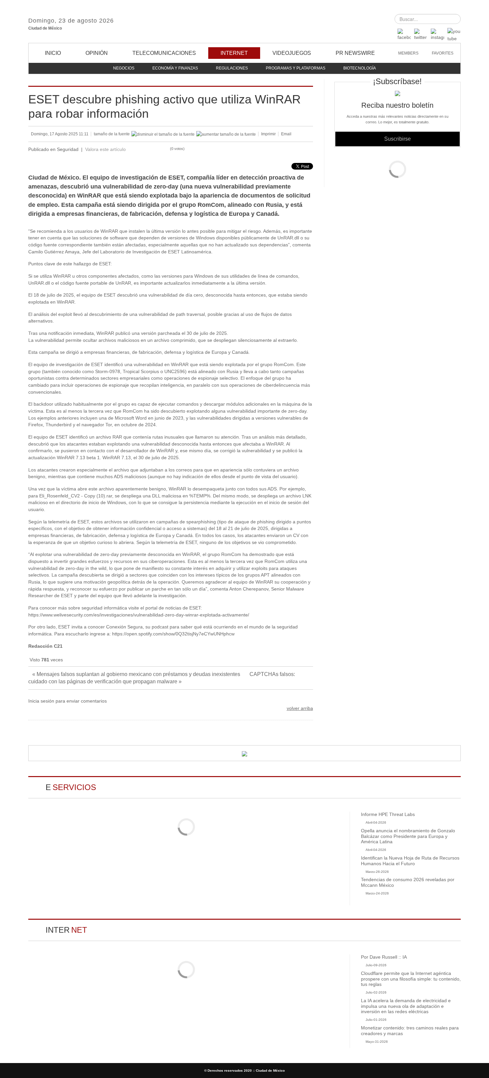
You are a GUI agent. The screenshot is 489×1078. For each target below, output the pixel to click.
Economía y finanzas (175, 68)
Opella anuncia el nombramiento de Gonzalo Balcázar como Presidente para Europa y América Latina (408, 836)
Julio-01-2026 (376, 1019)
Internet (234, 53)
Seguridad (68, 149)
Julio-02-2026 (376, 992)
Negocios (123, 68)
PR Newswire (355, 53)
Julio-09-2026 (376, 965)
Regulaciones (232, 68)
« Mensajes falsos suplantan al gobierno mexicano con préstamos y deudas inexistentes (137, 674)
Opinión (96, 53)
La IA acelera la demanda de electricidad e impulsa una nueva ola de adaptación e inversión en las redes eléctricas (406, 1006)
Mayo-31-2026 (377, 1041)
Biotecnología (359, 68)
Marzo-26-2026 (377, 872)
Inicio (53, 53)
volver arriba (300, 708)
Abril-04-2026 (376, 822)
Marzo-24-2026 (377, 893)
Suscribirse (397, 139)
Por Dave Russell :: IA (384, 957)
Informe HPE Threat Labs (388, 814)
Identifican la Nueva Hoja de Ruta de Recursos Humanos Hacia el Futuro (410, 860)
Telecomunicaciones (164, 53)
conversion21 (244, 21)
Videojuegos (291, 53)
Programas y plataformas (295, 68)
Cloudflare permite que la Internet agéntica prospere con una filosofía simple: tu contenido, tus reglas (411, 979)
